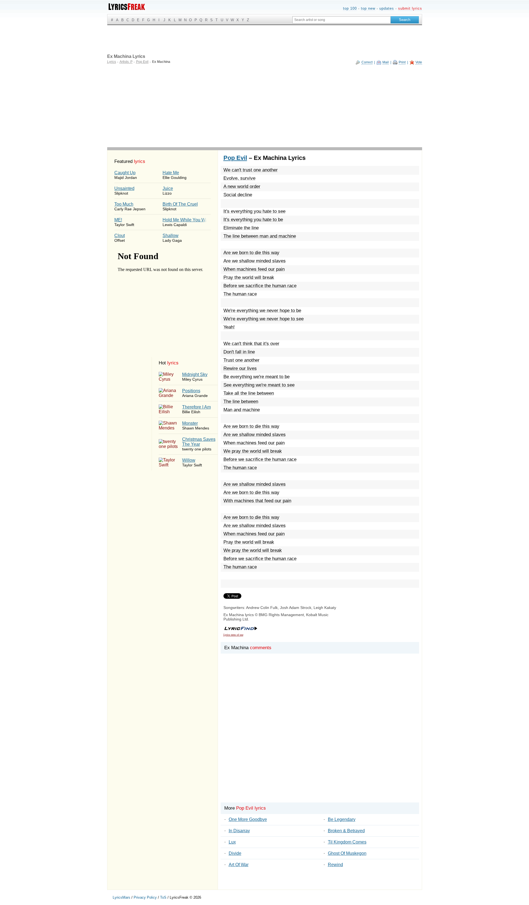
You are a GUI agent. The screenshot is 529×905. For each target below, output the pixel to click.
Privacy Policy (145, 897)
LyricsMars (121, 897)
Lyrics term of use (233, 634)
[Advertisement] (264, 105)
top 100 (350, 8)
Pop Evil (235, 157)
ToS (163, 897)
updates (386, 8)
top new (368, 8)
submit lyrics (410, 8)
